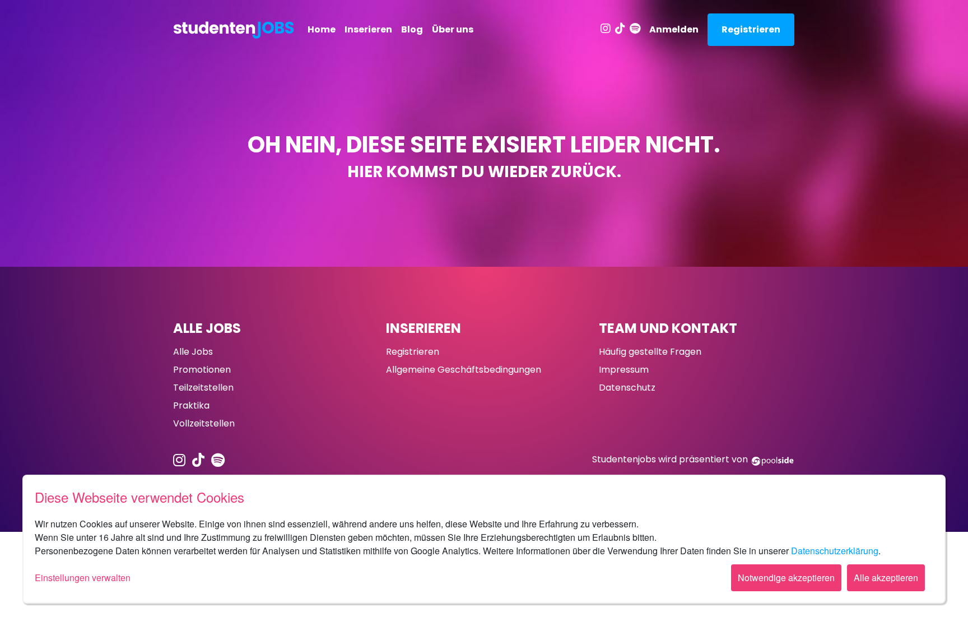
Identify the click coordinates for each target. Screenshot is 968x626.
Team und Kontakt (668, 328)
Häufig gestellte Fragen (650, 351)
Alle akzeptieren (886, 577)
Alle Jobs (207, 328)
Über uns (452, 29)
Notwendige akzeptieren (786, 577)
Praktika (191, 405)
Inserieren (368, 29)
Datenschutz (627, 387)
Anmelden (674, 29)
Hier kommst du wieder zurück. (484, 172)
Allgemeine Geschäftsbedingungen (463, 369)
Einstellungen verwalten (83, 577)
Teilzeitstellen (203, 387)
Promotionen (202, 369)
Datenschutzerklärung (834, 550)
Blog (412, 29)
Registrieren (751, 29)
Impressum (624, 369)
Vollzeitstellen (204, 423)
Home (322, 29)
